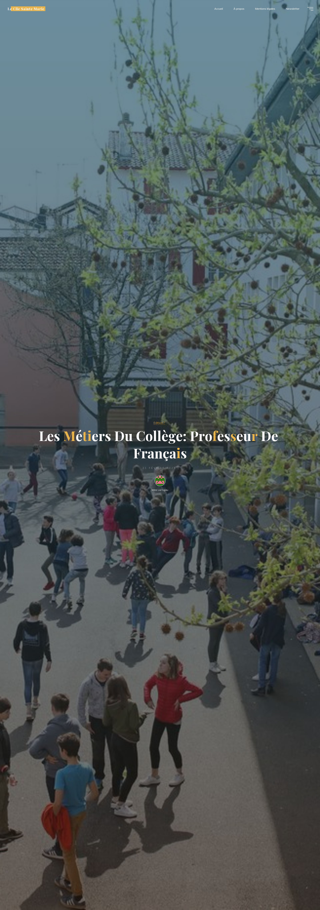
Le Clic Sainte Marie (26, 8)
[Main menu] (310, 8)
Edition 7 (159, 423)
